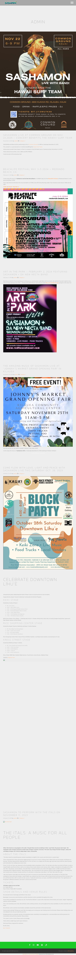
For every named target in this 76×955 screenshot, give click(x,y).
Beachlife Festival (53, 178)
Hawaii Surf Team (37, 147)
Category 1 (22, 141)
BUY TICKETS (6, 928)
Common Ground (33, 144)
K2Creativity (71, 951)
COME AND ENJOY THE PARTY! (11, 187)
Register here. (11, 657)
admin (16, 141)
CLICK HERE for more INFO (38, 453)
